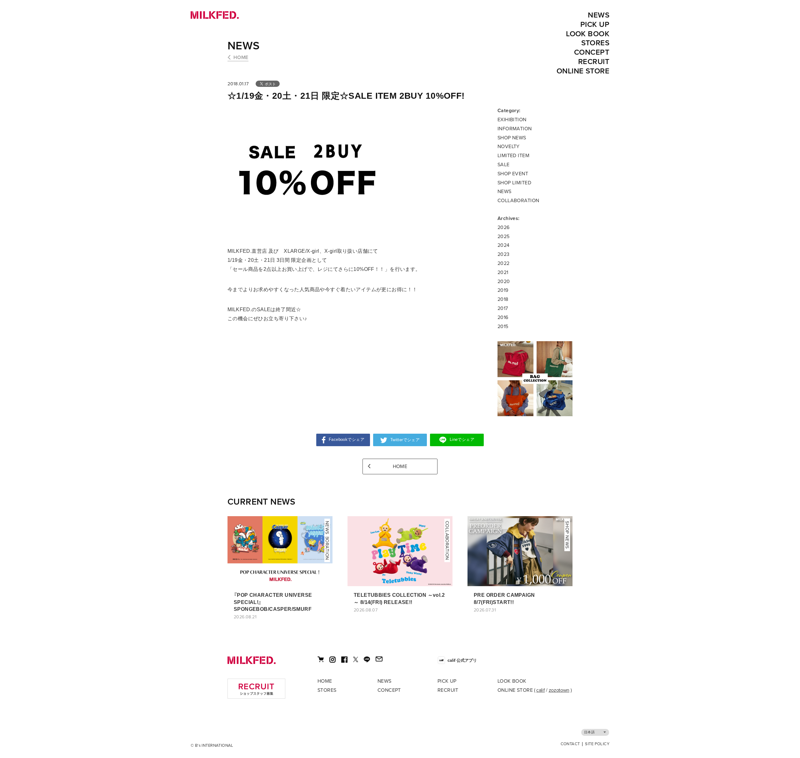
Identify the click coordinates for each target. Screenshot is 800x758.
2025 (504, 236)
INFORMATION (515, 129)
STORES (595, 42)
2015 (503, 326)
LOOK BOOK (587, 33)
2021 (503, 272)
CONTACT (570, 744)
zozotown (559, 690)
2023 (504, 254)
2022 (504, 263)
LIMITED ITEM (513, 155)
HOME (240, 57)
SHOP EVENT (513, 174)
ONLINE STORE (583, 71)
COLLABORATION (518, 200)
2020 (504, 281)
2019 (503, 290)
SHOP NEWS (512, 138)
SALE (504, 165)
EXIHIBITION (512, 120)
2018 (503, 299)
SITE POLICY (597, 744)
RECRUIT (593, 61)
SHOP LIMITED (514, 183)
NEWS (598, 15)
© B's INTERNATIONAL (212, 745)
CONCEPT (591, 52)
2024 (504, 245)
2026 (504, 227)
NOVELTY (509, 146)
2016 (503, 317)
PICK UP (594, 24)
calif (540, 690)
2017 (503, 308)
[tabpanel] (535, 378)
